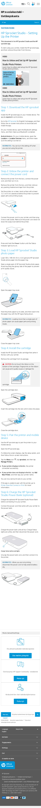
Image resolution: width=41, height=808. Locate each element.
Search (36, 22)
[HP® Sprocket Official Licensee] (7, 3)
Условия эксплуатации (24, 777)
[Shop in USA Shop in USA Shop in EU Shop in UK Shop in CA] (24, 4)
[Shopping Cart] (33, 3)
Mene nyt (20, 678)
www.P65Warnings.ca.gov (31, 782)
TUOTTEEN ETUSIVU (7, 28)
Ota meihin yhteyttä (20, 655)
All (3, 22)
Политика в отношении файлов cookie (13, 779)
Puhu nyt (20, 701)
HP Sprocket (12, 121)
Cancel (5, 718)
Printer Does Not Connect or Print (12, 485)
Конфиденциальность (8, 777)
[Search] (28, 4)
